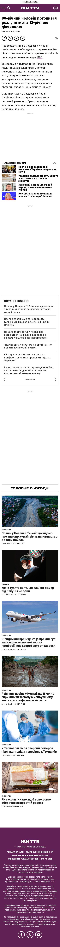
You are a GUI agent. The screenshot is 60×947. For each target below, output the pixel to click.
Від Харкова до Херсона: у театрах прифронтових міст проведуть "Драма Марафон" (27, 357)
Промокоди (46, 859)
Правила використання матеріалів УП (30, 855)
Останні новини (16, 300)
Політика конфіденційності (39, 852)
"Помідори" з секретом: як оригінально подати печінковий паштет (28, 346)
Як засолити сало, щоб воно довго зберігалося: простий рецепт (26, 801)
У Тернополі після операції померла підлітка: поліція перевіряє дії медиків (29, 749)
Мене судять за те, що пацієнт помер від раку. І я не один (28, 589)
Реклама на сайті (15, 852)
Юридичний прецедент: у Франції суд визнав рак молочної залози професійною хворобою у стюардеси (28, 642)
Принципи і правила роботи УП (23, 859)
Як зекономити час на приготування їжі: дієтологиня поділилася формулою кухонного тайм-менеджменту (28, 370)
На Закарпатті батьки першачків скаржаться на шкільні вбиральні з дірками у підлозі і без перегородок (25, 334)
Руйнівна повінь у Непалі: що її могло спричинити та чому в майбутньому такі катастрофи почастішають (28, 697)
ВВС (39, 57)
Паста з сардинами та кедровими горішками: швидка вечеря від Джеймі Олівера (27, 321)
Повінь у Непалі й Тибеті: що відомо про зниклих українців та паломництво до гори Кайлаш (28, 309)
